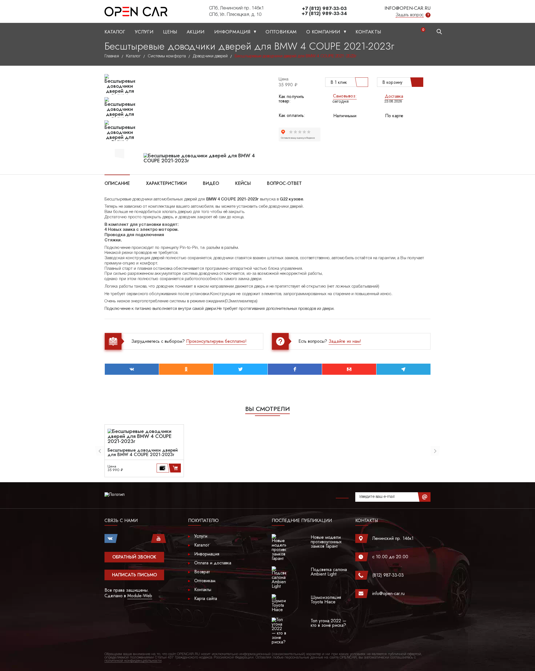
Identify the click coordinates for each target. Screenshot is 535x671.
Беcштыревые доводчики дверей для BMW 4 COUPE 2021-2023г (143, 452)
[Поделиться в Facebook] (295, 369)
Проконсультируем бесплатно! (216, 341)
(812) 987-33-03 (388, 575)
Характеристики (166, 183)
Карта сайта (205, 598)
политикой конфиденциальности (133, 660)
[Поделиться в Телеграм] (403, 369)
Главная (111, 56)
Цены (170, 31)
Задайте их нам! (345, 341)
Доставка (394, 96)
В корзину (392, 82)
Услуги (144, 31)
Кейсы (243, 183)
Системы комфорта (167, 56)
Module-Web (139, 595)
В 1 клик (338, 82)
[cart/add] (176, 468)
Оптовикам (281, 31)
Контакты (368, 31)
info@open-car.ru (408, 8)
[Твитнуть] (240, 369)
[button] (119, 153)
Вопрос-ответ (284, 183)
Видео (211, 183)
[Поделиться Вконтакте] (132, 369)
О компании (324, 31)
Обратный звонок (134, 557)
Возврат (202, 572)
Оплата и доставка (212, 563)
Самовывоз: (345, 96)
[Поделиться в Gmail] (349, 369)
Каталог (114, 31)
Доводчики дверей (210, 56)
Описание (117, 183)
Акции (196, 31)
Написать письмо (134, 575)
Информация (233, 31)
